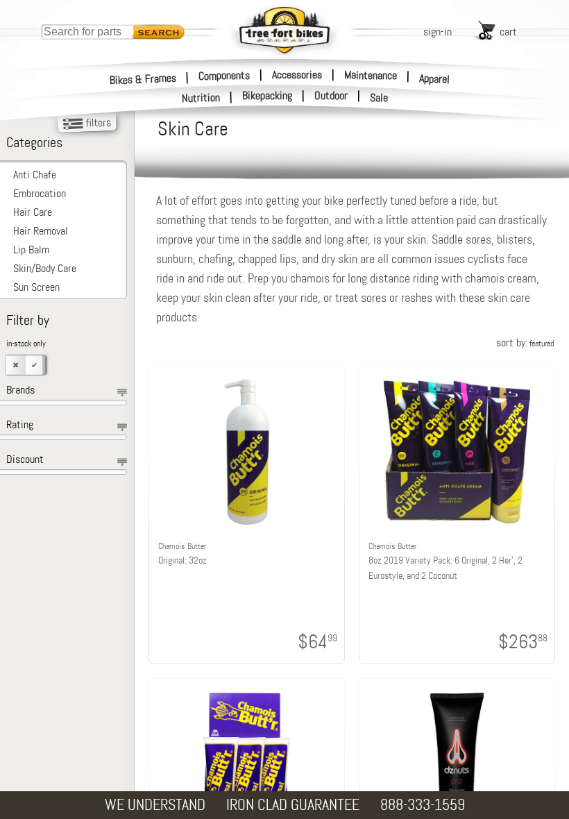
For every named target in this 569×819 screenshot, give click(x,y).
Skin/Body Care (44, 268)
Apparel (434, 79)
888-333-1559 (422, 805)
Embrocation (39, 193)
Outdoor (331, 95)
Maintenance (370, 75)
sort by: (525, 342)
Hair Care (32, 212)
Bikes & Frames (143, 78)
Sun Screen (36, 287)
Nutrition (201, 97)
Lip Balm (31, 249)
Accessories (297, 74)
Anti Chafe (34, 174)
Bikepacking (267, 95)
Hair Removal (40, 230)
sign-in (437, 31)
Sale (379, 97)
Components (224, 75)
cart (508, 31)
